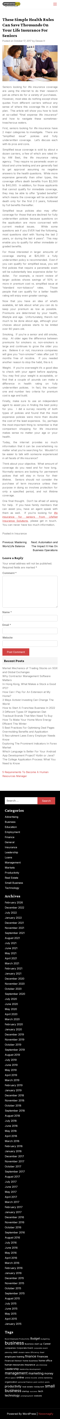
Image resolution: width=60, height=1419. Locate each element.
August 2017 (12, 1176)
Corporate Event (25, 1348)
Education (11, 827)
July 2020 (11, 999)
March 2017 (12, 1202)
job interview (41, 1365)
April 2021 (11, 958)
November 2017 (14, 1161)
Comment (9, 573)
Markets (10, 867)
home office (45, 1360)
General (9, 842)
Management (13, 862)
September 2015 (15, 1293)
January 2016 (13, 1273)
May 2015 (10, 1313)
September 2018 (15, 1110)
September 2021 (15, 933)
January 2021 (13, 973)
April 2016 (11, 1257)
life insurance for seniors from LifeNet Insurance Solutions (30, 516)
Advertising (11, 816)
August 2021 (12, 938)
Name (7, 612)
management (16, 1373)
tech (40, 1391)
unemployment (26, 1396)
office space (10, 1378)
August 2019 (12, 1054)
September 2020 (15, 993)
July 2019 (11, 1059)
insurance (30, 1364)
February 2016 (14, 1268)
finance (30, 1356)
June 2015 (11, 1308)
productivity (13, 1386)
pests (47, 1382)
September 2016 (15, 1232)
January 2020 (13, 1029)
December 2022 (14, 907)
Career (47, 1343)
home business (30, 1360)
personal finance (25, 1382)
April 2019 (11, 1075)
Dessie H (40, 41)
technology (12, 1395)
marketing (36, 1373)
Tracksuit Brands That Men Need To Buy (27, 715)
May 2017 (11, 1191)
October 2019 (13, 1044)
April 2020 (11, 1014)
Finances (42, 1356)
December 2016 (14, 1217)
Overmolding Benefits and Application (25, 731)
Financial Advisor (13, 1360)
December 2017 (14, 1156)
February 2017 (14, 1207)
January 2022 (13, 917)
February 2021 (13, 968)
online (20, 1377)
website (38, 1395)
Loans (8, 857)
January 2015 (13, 1323)
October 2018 (13, 1105)
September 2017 (15, 1171)
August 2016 (12, 1237)
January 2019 (13, 1090)
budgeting (45, 1339)
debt (15, 1352)
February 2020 (14, 1024)
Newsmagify (45, 1413)
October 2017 (13, 1166)
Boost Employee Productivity (17, 1339)
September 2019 (15, 1049)
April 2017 (11, 1196)
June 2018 (11, 1125)
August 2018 (12, 1115)
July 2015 (10, 1303)
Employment (12, 832)
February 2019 (14, 1085)
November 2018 (14, 1100)
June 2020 (11, 1004)
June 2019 (11, 1065)
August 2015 (12, 1298)
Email (6, 624)
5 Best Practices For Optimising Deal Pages (28, 727)
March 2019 (12, 1080)
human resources (14, 1364)
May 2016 (11, 1252)
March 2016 (12, 1262)
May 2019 (11, 1070)
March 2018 (12, 1141)
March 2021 (12, 963)
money (48, 1373)
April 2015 (11, 1318)
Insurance (20, 533)
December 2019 (14, 1034)
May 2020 (11, 1009)
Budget (35, 1338)
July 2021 (10, 943)
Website (7, 637)
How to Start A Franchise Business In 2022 (28, 707)
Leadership (11, 852)
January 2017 (13, 1212)
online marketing (45, 1378)
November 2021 (14, 927)
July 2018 (11, 1120)
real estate (27, 1386)
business (14, 1343)
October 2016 (13, 1227)
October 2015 (13, 1288)
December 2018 (14, 1095)
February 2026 (14, 902)
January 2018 (13, 1151)
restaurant (39, 1386)
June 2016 (11, 1247)
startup (25, 1391)
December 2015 (14, 1278)
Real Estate (11, 877)
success (33, 1391)
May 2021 (10, 953)
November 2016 (14, 1222)
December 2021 (14, 922)
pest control (38, 1382)
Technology (12, 887)
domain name (24, 1352)
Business (10, 821)
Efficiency (35, 1352)
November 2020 (15, 983)
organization (11, 1382)
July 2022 (11, 912)
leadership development (30, 1369)
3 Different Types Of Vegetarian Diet (24, 711)
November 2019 (14, 1039)
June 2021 (11, 948)
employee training (14, 1356)
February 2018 (14, 1146)
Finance (9, 837)
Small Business (14, 882)
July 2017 (11, 1181)
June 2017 (11, 1186)
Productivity (12, 872)
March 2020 (12, 1019)
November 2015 (14, 1283)
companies (10, 1348)
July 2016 (11, 1242)
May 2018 (11, 1131)
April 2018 (11, 1136)
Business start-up (33, 1344)
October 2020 (13, 988)
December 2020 (14, 978)
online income (31, 1378)
